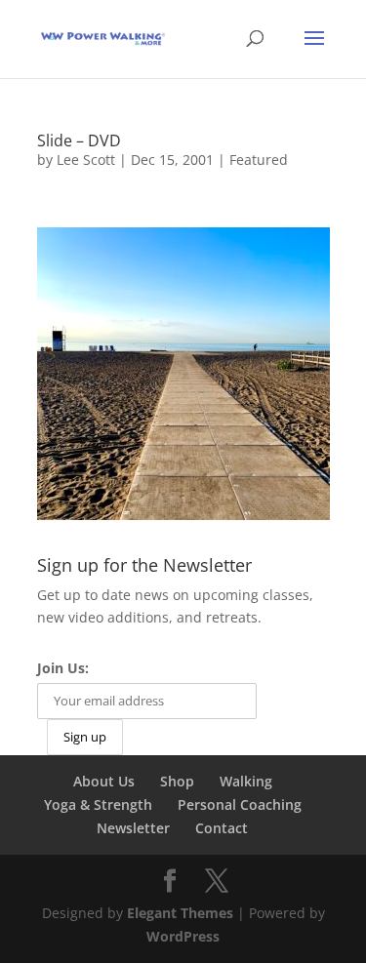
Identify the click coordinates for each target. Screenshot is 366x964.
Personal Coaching (240, 804)
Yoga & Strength (98, 804)
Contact (221, 828)
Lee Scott (86, 159)
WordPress (183, 936)
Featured (258, 159)
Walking (246, 781)
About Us (104, 781)
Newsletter (133, 828)
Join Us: (63, 668)
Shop (177, 781)
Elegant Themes (180, 913)
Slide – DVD (79, 140)
